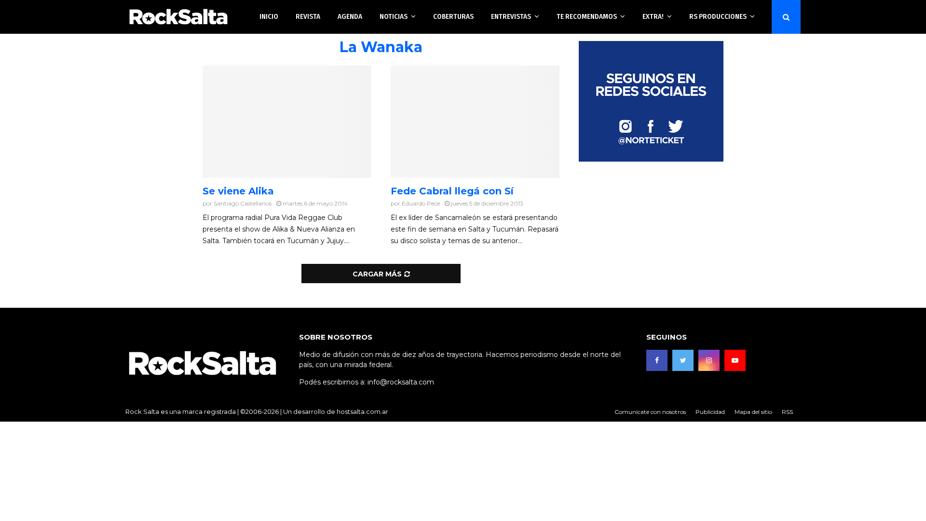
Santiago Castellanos (243, 203)
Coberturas (453, 16)
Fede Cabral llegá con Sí (452, 191)
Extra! (653, 16)
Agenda (350, 16)
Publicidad (710, 411)
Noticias (394, 16)
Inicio (268, 16)
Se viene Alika (238, 191)
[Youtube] (735, 360)
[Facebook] (656, 360)
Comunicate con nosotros (650, 411)
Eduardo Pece (421, 203)
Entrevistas (511, 16)
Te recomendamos (587, 16)
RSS (787, 411)
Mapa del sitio (753, 411)
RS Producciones (718, 16)
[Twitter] (683, 360)
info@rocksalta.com (401, 382)
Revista (308, 16)
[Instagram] (709, 360)
